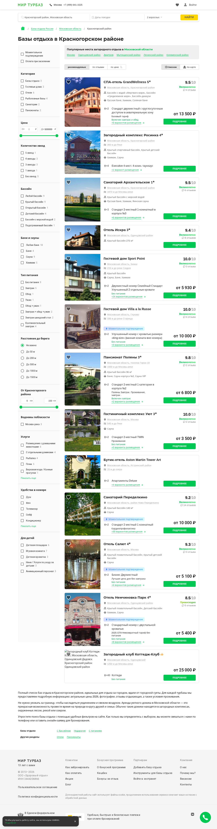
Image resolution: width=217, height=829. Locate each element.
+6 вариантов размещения (126, 217)
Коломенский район (177, 55)
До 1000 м (31, 371)
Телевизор (32, 509)
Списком (172, 67)
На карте (191, 67)
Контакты (186, 784)
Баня (30, 251)
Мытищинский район (128, 55)
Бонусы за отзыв (108, 778)
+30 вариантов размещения (127, 531)
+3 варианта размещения (126, 345)
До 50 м (30, 351)
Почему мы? (188, 773)
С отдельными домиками (41, 452)
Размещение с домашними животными (40, 445)
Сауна (30, 257)
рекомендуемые (77, 67)
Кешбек (102, 773)
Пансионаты (74, 737)
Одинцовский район (89, 55)
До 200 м (31, 358)
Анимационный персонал (41, 571)
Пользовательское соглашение (37, 787)
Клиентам (71, 760)
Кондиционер (33, 520)
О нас (183, 767)
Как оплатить (73, 773)
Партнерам (140, 760)
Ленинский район (153, 55)
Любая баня (34, 245)
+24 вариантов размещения (127, 296)
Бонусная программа (110, 760)
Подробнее (179, 121)
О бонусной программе (111, 767)
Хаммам (31, 262)
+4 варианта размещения (126, 485)
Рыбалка (32, 458)
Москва (71, 55)
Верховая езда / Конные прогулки (39, 471)
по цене (115, 67)
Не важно (31, 345)
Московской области (138, 49)
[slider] (20, 135)
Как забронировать (77, 767)
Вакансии (186, 778)
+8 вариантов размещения (126, 642)
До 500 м (31, 364)
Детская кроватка (37, 557)
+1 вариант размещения (125, 170)
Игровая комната (36, 551)
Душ (28, 497)
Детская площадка (37, 545)
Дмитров (108, 55)
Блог (68, 784)
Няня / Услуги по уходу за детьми (40, 564)
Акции (69, 778)
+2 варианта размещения (126, 401)
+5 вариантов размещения (126, 122)
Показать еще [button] (28, 478)
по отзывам (98, 67)
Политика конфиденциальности (38, 796)
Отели (60, 737)
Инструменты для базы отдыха (152, 773)
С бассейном (64, 730)
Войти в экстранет (144, 778)
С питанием (95, 730)
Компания (186, 760)
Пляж (30, 464)
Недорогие (80, 730)
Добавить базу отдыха (147, 767)
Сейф (29, 514)
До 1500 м (31, 377)
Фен (28, 503)
